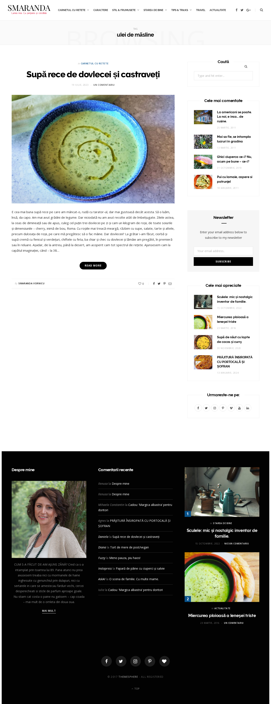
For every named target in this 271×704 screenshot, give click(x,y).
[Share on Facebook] (154, 283)
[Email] (170, 283)
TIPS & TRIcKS (179, 10)
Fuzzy (101, 558)
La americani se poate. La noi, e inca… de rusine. (234, 116)
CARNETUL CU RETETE (71, 10)
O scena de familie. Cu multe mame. (134, 579)
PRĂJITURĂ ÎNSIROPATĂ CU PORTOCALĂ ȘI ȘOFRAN (235, 362)
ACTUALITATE (218, 10)
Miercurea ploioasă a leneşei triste (222, 615)
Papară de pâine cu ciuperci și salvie (140, 568)
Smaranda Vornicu (31, 283)
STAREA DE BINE (153, 10)
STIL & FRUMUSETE (124, 10)
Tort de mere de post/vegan (129, 547)
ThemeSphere (128, 677)
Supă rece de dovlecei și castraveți (93, 74)
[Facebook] (106, 661)
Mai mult (49, 611)
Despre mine (120, 484)
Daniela (103, 537)
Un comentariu (104, 84)
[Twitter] (121, 661)
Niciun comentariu (236, 543)
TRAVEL (200, 10)
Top (137, 688)
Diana (102, 547)
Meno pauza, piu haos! (124, 558)
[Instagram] (135, 661)
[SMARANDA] (29, 10)
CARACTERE (100, 10)
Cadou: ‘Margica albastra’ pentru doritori (135, 590)
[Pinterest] (164, 283)
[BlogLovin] (164, 661)
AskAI (101, 579)
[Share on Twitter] (159, 283)
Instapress (105, 568)
